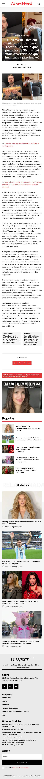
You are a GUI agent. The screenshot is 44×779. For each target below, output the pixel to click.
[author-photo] (3, 527)
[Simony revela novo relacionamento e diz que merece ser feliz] (8, 428)
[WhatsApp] (29, 363)
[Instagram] (10, 686)
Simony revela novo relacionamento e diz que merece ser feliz (28, 428)
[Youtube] (16, 686)
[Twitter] (19, 363)
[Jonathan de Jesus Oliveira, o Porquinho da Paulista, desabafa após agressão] (8, 460)
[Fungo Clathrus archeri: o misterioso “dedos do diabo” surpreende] (8, 470)
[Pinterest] (24, 363)
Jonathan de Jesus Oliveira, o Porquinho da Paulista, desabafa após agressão (27, 460)
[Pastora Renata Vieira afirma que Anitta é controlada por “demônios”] (8, 449)
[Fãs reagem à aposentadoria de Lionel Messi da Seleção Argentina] (8, 439)
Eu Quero (20, 762)
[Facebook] (14, 363)
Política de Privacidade (21, 768)
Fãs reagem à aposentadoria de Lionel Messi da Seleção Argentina (28, 439)
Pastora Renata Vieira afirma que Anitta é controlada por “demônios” (28, 449)
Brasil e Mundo (22, 35)
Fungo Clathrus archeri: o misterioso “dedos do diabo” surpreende (26, 470)
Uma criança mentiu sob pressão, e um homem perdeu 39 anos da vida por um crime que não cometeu (22, 184)
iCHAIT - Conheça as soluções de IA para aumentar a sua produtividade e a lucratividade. (21, 375)
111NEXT (23, 64)
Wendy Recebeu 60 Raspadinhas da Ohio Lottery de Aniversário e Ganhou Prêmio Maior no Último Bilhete (11, 339)
